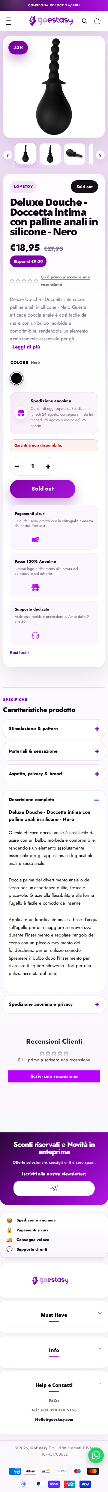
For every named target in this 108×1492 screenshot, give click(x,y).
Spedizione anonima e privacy (41, 1004)
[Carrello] (97, 20)
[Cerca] (84, 20)
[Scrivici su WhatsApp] (96, 1455)
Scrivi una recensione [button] (54, 1076)
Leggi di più (26, 346)
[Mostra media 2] (50, 154)
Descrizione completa (31, 799)
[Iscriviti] (54, 1188)
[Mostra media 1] (25, 153)
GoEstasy (38, 1448)
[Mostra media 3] (75, 154)
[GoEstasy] (51, 20)
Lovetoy (23, 186)
